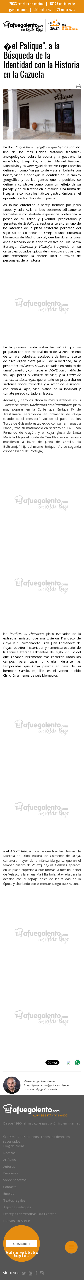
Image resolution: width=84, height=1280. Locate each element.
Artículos (9, 1159)
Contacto (10, 1187)
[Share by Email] (68, 1063)
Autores (9, 1166)
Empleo (8, 1193)
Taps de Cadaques (17, 1207)
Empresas (10, 1173)
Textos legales (14, 1200)
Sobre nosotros (14, 1180)
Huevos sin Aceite (16, 1220)
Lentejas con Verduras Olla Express (29, 1214)
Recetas (9, 1153)
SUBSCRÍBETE (21, 1243)
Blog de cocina (14, 1146)
